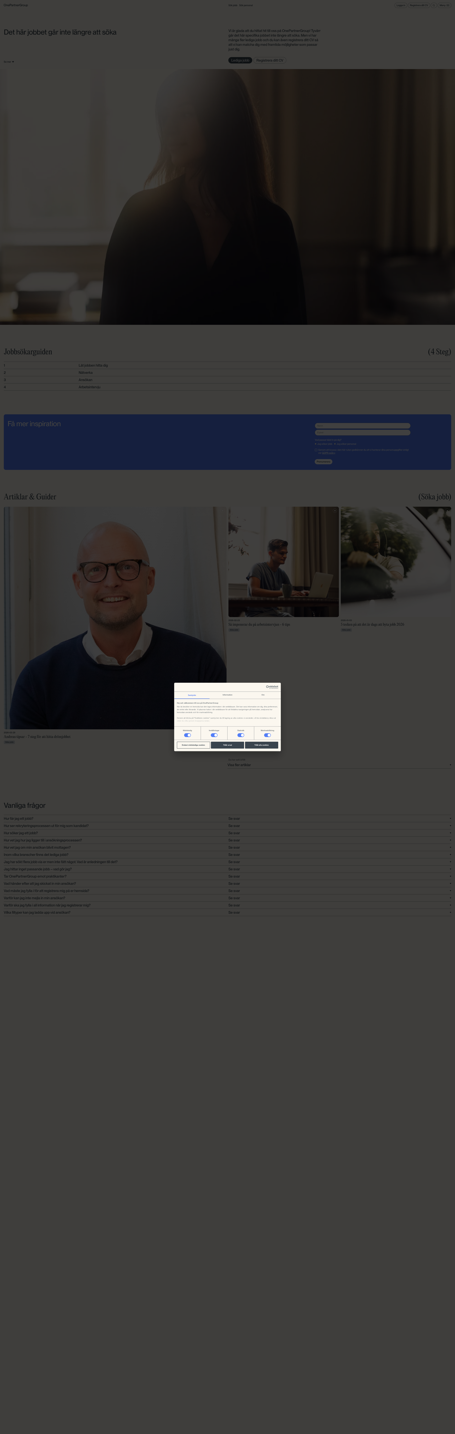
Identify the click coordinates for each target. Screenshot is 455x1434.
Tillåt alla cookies (261, 745)
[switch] (214, 735)
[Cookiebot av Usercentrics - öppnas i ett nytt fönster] (267, 687)
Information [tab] (227, 695)
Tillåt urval (227, 745)
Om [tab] (263, 695)
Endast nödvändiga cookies (193, 745)
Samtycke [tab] (192, 695)
